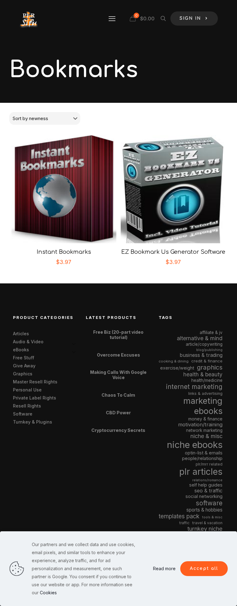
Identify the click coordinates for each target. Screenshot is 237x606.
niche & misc (206, 436)
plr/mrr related (209, 464)
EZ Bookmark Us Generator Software (173, 252)
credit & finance (206, 360)
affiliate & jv (211, 332)
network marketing (204, 430)
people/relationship (202, 458)
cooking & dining (174, 361)
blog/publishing (209, 350)
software (209, 503)
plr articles (200, 471)
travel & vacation (207, 522)
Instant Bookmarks (64, 252)
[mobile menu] (112, 18)
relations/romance (207, 480)
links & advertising (205, 393)
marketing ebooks (202, 406)
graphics (209, 367)
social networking (203, 496)
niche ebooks (194, 444)
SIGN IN (190, 18)
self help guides (205, 484)
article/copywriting (204, 344)
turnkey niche (204, 528)
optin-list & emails (203, 453)
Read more (164, 568)
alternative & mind (199, 338)
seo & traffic (208, 490)
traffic (184, 523)
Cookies (48, 592)
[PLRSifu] (28, 18)
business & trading (201, 355)
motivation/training (200, 424)
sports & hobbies (204, 510)
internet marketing (194, 387)
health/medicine (206, 380)
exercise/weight (177, 367)
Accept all (204, 568)
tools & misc (212, 517)
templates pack (179, 516)
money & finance (205, 418)
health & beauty (202, 374)
